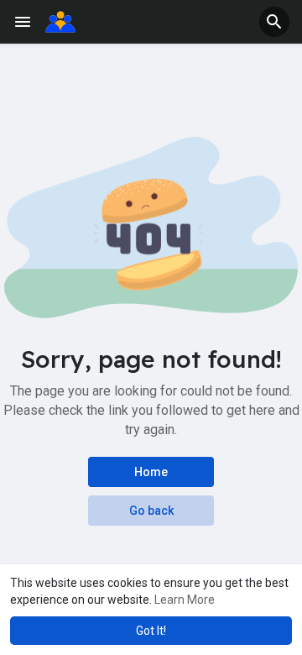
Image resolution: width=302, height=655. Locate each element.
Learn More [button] (184, 599)
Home (151, 472)
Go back (151, 510)
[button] (274, 22)
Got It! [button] (151, 630)
